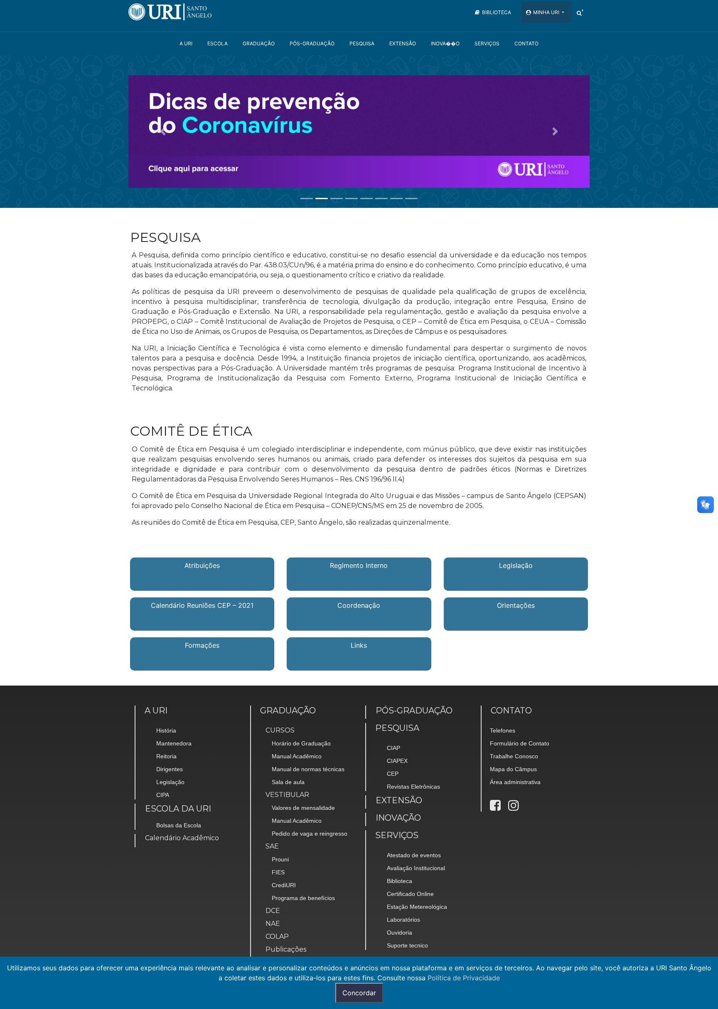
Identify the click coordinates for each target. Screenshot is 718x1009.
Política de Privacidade (464, 978)
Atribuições (202, 565)
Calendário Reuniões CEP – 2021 (202, 605)
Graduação (259, 43)
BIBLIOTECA (496, 12)
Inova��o (445, 43)
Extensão (402, 43)
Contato (526, 43)
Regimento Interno (359, 565)
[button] (163, 131)
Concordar (359, 993)
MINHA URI (547, 12)
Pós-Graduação (312, 43)
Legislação (516, 565)
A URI (186, 43)
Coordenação (358, 605)
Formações (202, 645)
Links (359, 645)
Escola (217, 43)
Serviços (487, 43)
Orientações (516, 605)
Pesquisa (361, 43)
